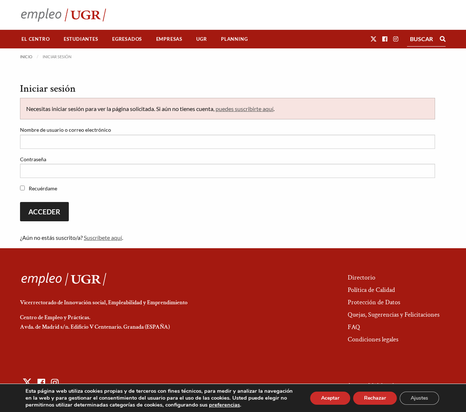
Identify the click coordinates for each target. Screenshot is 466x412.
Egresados (127, 39)
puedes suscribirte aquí (244, 108)
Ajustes (419, 398)
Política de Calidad (371, 290)
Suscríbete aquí (103, 237)
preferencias (224, 404)
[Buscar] (443, 39)
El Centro (35, 39)
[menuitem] (36, 39)
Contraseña (33, 159)
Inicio (26, 56)
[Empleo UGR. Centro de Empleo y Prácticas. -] (63, 14)
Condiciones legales (373, 339)
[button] (373, 38)
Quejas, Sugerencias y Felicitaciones (393, 314)
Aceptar (330, 398)
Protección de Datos (374, 302)
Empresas (169, 39)
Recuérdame (42, 188)
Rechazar (375, 398)
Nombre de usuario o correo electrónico (65, 130)
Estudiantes (81, 39)
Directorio (361, 277)
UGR (201, 39)
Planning (234, 39)
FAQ (354, 327)
